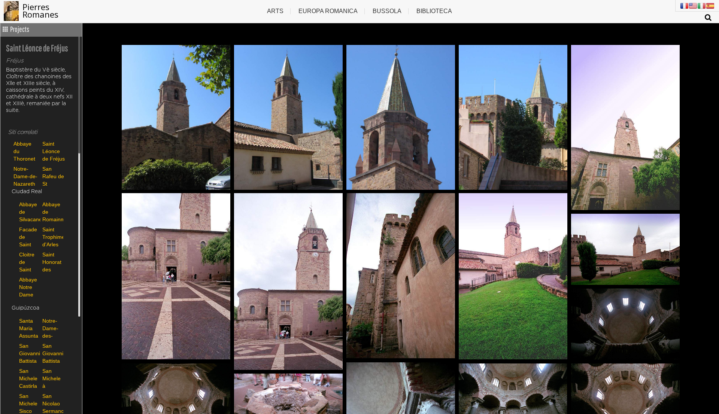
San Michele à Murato (51, 378)
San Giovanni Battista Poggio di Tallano (52, 353)
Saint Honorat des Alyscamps (52, 262)
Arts (275, 11)
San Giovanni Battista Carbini (29, 353)
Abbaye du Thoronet (24, 151)
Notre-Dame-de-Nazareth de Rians (25, 176)
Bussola (387, 11)
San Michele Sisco (28, 403)
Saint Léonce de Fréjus (53, 151)
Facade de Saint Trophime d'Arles (29, 236)
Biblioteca (434, 11)
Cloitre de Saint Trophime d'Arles (29, 262)
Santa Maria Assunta (28, 328)
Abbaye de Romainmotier (52, 211)
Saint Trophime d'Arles (52, 236)
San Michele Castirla (28, 378)
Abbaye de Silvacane (29, 211)
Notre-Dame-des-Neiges (50, 328)
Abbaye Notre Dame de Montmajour (29, 287)
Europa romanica (328, 11)
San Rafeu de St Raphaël (53, 176)
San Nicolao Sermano (52, 403)
